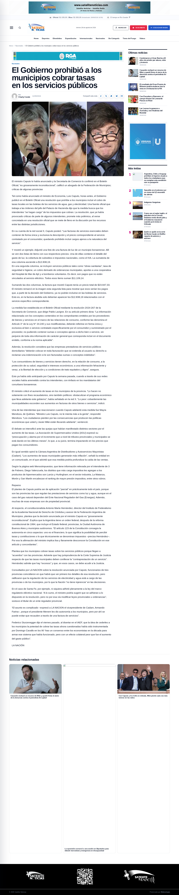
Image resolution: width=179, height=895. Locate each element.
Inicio (11, 46)
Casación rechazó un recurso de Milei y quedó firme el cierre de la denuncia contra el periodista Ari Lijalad (153, 73)
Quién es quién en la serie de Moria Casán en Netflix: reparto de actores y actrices (155, 235)
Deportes (45, 38)
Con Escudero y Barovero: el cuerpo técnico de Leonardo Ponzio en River (151, 98)
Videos (142, 38)
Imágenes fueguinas (152, 202)
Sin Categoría (113, 38)
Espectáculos (70, 38)
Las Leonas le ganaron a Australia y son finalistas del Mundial (151, 110)
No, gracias (93, 20)
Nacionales (100, 38)
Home (36, 38)
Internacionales (86, 38)
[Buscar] (19, 27)
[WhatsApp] (111, 96)
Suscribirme (108, 20)
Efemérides (57, 38)
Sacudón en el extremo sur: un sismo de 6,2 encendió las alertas (155, 192)
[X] (106, 96)
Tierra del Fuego (129, 38)
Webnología (165, 892)
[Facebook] (101, 96)
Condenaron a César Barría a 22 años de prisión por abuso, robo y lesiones (153, 60)
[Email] (122, 96)
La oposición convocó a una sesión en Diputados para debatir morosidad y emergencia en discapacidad (87, 850)
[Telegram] (116, 96)
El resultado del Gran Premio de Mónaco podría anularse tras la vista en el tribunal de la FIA (153, 86)
